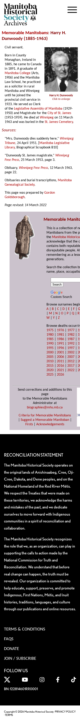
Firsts (29, 424)
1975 (50, 330)
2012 (70, 361)
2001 (60, 352)
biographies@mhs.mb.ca (45, 407)
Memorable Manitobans (25, 33)
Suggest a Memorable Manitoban (45, 420)
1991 (60, 343)
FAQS (8, 639)
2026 (60, 374)
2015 (50, 366)
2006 (60, 357)
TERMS (9, 715)
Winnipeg (47, 117)
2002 (70, 352)
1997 (70, 348)
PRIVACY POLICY (65, 711)
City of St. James (59, 113)
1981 (60, 335)
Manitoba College (17, 73)
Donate (11, 649)
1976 (60, 330)
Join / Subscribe (20, 658)
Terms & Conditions (24, 629)
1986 (60, 339)
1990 (50, 343)
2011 (60, 361)
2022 (70, 370)
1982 (70, 335)
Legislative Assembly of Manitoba (38, 108)
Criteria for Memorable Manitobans (45, 415)
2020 (50, 370)
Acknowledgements (50, 424)
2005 (50, 357)
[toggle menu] (72, 9)
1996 (60, 348)
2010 (50, 361)
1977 (70, 330)
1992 (70, 343)
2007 (70, 357)
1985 (50, 339)
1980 (50, 335)
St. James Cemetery (59, 122)
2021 (60, 370)
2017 (70, 366)
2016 (60, 366)
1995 (50, 348)
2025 (50, 374)
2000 (50, 352)
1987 (70, 339)
